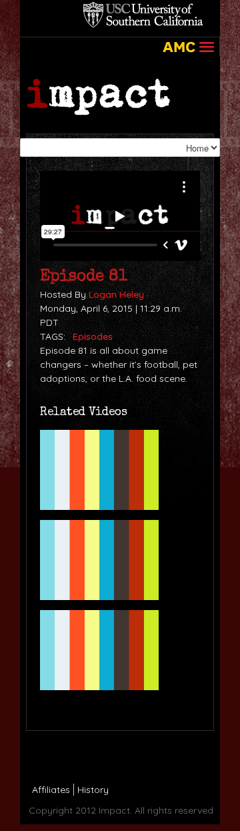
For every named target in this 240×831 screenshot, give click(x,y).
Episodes (93, 336)
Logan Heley (116, 294)
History (93, 790)
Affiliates (51, 790)
